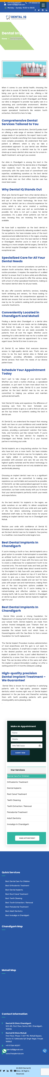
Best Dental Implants (14, 890)
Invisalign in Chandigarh (18, 824)
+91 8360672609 (35, 3)
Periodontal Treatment (17, 812)
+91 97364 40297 (13, 1045)
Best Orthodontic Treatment (17, 886)
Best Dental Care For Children (17, 881)
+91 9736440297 (14, 3)
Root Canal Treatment (17, 794)
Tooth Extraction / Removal (19, 806)
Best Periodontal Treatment (17, 907)
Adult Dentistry (14, 818)
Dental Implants (14, 788)
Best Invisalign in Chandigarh (17, 915)
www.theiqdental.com (15, 1054)
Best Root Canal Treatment (16, 894)
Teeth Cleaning (14, 800)
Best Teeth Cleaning (13, 898)
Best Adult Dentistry (13, 911)
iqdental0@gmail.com (16, 4)
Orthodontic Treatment (17, 782)
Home (4, 39)
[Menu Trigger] (43, 5)
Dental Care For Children (18, 776)
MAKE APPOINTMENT (27, 838)
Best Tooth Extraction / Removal (19, 903)
